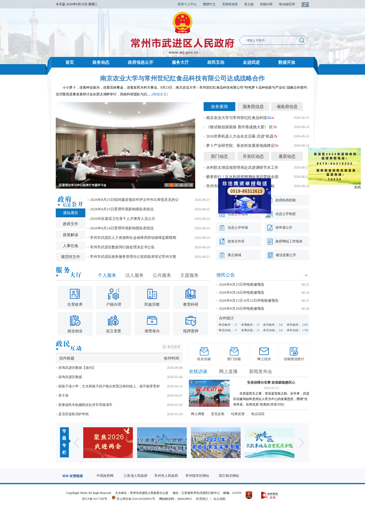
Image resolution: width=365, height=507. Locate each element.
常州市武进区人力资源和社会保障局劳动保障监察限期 (133, 238)
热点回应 (258, 414)
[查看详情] (277, 404)
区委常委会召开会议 (72, 185)
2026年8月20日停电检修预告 (241, 309)
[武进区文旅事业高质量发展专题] (216, 442)
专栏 (64, 449)
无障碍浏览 (230, 4)
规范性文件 (70, 257)
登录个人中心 (187, 4)
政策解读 (70, 235)
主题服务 (189, 275)
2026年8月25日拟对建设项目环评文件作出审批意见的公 (134, 200)
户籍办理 (113, 304)
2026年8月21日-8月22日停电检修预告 (249, 301)
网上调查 (197, 414)
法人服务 (134, 275)
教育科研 (190, 304)
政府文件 (70, 224)
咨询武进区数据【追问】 (76, 367)
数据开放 (286, 62)
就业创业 (75, 331)
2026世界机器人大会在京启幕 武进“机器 (240, 136)
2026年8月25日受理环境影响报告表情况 (122, 209)
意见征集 (218, 414)
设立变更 (113, 331)
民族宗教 (152, 304)
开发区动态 (253, 156)
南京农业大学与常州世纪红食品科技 (236, 118)
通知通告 (70, 213)
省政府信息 (287, 106)
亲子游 (63, 395)
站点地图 (219, 498)
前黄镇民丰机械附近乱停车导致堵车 (85, 405)
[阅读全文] (160, 94)
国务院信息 (253, 106)
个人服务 (107, 275)
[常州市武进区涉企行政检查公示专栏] (270, 442)
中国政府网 (105, 475)
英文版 (249, 4)
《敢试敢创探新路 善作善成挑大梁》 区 (239, 127)
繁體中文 (209, 4)
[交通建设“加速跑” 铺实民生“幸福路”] (108, 442)
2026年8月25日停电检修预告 (241, 285)
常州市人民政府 (166, 475)
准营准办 (152, 331)
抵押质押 (190, 331)
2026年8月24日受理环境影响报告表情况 (122, 228)
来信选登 (174, 347)
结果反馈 (238, 414)
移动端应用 (287, 4)
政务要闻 (219, 106)
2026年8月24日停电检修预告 (241, 293)
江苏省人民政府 (135, 475)
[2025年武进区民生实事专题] (162, 442)
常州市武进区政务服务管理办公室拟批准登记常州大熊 (133, 257)
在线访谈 (198, 371)
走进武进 (251, 62)
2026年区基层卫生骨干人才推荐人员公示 (122, 219)
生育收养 (75, 304)
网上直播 (228, 371)
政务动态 (101, 62)
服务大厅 (180, 62)
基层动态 (287, 156)
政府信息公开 (140, 62)
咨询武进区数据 (70, 377)
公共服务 (162, 275)
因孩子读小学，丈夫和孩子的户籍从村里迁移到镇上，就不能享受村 (109, 386)
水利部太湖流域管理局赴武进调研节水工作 (242, 167)
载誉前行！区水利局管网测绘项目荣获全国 (242, 177)
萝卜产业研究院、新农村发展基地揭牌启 (240, 145)
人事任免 (70, 246)
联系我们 (202, 498)
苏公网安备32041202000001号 (135, 498)
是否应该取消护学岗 (73, 414)
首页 (69, 62)
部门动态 (219, 156)
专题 (64, 434)
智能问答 (266, 4)
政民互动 (215, 62)
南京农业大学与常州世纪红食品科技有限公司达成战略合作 (182, 78)
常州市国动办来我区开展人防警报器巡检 (240, 186)
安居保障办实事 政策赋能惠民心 (271, 382)
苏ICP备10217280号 (96, 498)
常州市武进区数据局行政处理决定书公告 (122, 247)
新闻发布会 (260, 371)
